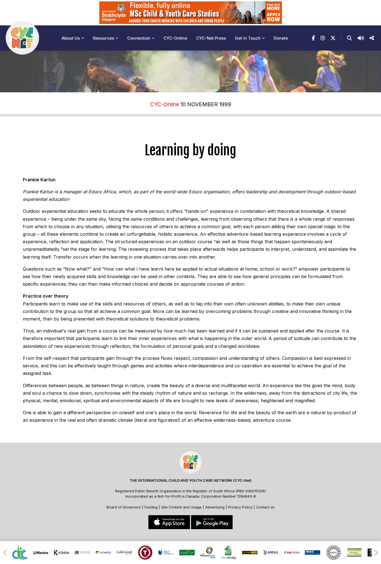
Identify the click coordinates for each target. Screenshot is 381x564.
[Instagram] (322, 38)
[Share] (371, 38)
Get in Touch (248, 38)
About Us (71, 38)
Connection (138, 38)
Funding (151, 507)
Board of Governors (124, 507)
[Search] (349, 38)
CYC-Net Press (211, 38)
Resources (103, 38)
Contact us (265, 507)
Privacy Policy (240, 507)
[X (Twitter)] (333, 38)
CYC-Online (175, 38)
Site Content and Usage (181, 507)
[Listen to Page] (360, 38)
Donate (281, 38)
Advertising (215, 507)
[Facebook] (313, 38)
